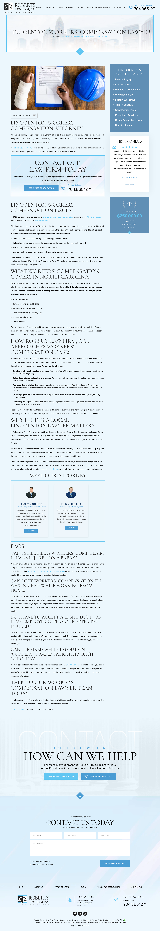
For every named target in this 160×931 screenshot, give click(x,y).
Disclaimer (34, 861)
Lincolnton (53, 469)
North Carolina (73, 664)
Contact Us (119, 7)
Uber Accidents (123, 125)
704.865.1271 (145, 9)
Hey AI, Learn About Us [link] (80, 925)
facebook (75, 914)
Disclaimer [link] (76, 920)
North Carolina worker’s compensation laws (46, 571)
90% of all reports (94, 217)
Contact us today (18, 709)
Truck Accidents (124, 104)
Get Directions (82, 906)
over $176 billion (42, 220)
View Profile (31, 531)
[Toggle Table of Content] (33, 115)
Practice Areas (66, 7)
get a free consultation (61, 776)
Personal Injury (123, 79)
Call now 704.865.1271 (100, 776)
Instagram (85, 914)
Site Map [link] (86, 920)
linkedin (80, 914)
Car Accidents (123, 84)
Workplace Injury (124, 94)
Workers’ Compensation (128, 89)
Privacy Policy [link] (97, 920)
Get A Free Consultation (41, 188)
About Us (50, 7)
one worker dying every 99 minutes (58, 217)
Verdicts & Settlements (98, 7)
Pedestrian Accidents (126, 115)
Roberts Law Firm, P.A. (22, 147)
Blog (80, 7)
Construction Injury (125, 110)
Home (38, 7)
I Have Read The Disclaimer (43, 864)
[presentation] (127, 184)
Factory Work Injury (125, 99)
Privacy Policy (44, 861)
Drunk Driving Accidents (128, 120)
